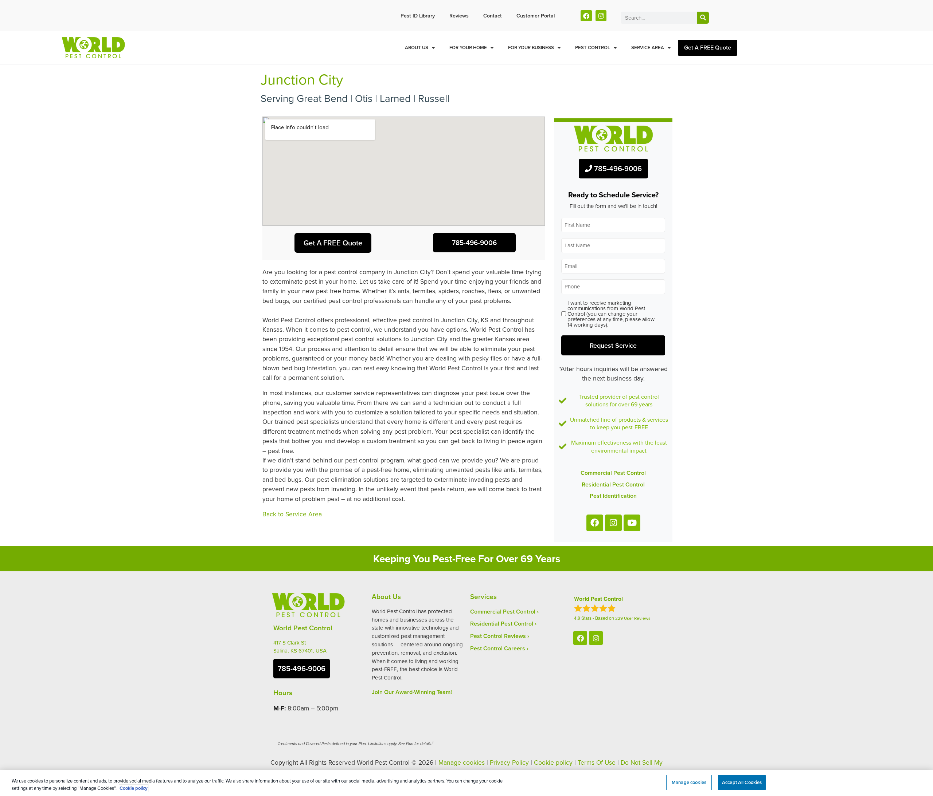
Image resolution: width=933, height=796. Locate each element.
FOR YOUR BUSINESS (531, 47)
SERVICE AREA (647, 47)
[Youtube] (632, 523)
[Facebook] (586, 15)
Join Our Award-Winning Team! (412, 692)
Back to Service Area (292, 514)
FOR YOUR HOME (468, 47)
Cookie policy (553, 762)
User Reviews (633, 618)
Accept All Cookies (742, 782)
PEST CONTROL (592, 47)
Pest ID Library (418, 15)
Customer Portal (535, 15)
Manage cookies (461, 762)
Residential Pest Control (501, 623)
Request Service (613, 345)
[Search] (703, 18)
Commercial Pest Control (502, 611)
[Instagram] (601, 15)
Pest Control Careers (497, 648)
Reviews (459, 15)
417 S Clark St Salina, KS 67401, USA (300, 647)
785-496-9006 (617, 168)
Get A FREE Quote (707, 47)
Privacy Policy (509, 762)
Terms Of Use (597, 762)
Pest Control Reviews (498, 636)
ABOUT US (416, 47)
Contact (492, 15)
